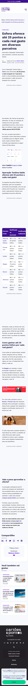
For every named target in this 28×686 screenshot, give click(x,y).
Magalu (5, 264)
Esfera (4, 71)
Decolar (5, 287)
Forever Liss (12, 401)
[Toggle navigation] (25, 10)
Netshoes (6, 279)
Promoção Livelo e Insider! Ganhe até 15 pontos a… (8, 608)
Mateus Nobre (20, 60)
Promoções (5, 29)
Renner (5, 272)
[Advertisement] (14, 100)
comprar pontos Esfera (9, 498)
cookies (9, 670)
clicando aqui (19, 678)
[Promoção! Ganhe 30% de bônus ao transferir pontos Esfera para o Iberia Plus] (20, 593)
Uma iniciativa (11, 1)
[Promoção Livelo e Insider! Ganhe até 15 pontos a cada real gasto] (20, 608)
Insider (5, 256)
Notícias (14, 664)
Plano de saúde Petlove (5, 241)
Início (3, 20)
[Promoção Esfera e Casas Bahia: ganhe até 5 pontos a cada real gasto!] (20, 578)
